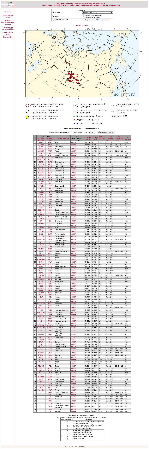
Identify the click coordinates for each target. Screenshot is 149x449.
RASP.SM (41, 334)
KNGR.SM (41, 279)
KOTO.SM (41, 288)
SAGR (41, 337)
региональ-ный (50, 139)
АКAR (50, 142)
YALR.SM (41, 390)
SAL (50, 342)
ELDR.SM (41, 219)
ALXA (41, 147)
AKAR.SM (41, 144)
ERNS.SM (41, 227)
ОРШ (50, 323)
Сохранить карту (82, 25)
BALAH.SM (41, 160)
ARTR (41, 153)
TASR (41, 357)
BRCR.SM (41, 182)
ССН (50, 409)
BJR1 (41, 162)
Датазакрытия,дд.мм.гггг (119, 138)
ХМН (50, 251)
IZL (50, 396)
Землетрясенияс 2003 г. (8, 16)
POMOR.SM (41, 327)
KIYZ (41, 273)
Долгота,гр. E (95, 138)
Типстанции (128, 138)
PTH (50, 403)
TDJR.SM (41, 361)
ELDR (41, 216)
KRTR (41, 290)
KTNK (50, 295)
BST (50, 184)
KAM (41, 266)
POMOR (41, 325)
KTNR (41, 295)
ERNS (41, 225)
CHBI (41, 195)
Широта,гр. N (88, 138)
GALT (41, 234)
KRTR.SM (41, 292)
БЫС (50, 394)
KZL (50, 297)
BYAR (41, 188)
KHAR (41, 271)
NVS (41, 314)
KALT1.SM (41, 255)
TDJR (41, 359)
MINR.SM (41, 308)
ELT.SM (41, 223)
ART (50, 153)
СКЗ (50, 348)
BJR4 (41, 175)
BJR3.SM (41, 173)
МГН (50, 401)
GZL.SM (41, 244)
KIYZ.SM (41, 275)
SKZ (40, 348)
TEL (41, 364)
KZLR (41, 297)
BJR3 (41, 171)
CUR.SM (41, 201)
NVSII (41, 321)
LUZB (41, 301)
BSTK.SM (41, 186)
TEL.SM (41, 366)
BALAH (41, 157)
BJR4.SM (41, 177)
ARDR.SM (41, 151)
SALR (41, 342)
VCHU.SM (41, 381)
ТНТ (50, 411)
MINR (41, 306)
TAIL (50, 355)
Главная (8, 12)
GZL (41, 242)
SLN (50, 351)
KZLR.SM (41, 299)
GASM (50, 239)
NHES (41, 310)
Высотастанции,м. (102, 138)
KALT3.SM (41, 264)
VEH (41, 383)
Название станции (62, 138)
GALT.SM (41, 236)
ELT (41, 221)
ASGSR (73, 142)
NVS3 (41, 319)
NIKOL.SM (41, 312)
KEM (41, 268)
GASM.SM (41, 239)
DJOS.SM (41, 214)
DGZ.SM (41, 206)
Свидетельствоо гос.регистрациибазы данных (8, 34)
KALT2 (41, 258)
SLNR (41, 351)
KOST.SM (41, 284)
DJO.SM (41, 210)
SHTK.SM (41, 346)
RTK (50, 406)
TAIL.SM (41, 355)
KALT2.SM (41, 260)
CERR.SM (41, 192)
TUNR (41, 368)
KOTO (41, 286)
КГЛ (50, 399)
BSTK (41, 184)
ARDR (41, 149)
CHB (50, 195)
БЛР (50, 188)
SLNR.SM (41, 353)
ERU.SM (41, 232)
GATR (50, 234)
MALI (50, 303)
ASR (50, 392)
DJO (41, 208)
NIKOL (50, 312)
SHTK (41, 344)
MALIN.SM (41, 303)
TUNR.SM (41, 370)
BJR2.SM (41, 168)
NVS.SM (41, 317)
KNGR (41, 277)
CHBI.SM (41, 197)
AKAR (41, 142)
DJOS (41, 212)
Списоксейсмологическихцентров (7, 22)
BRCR (41, 179)
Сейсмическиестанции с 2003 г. (8, 28)
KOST (41, 282)
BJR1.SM (41, 164)
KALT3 (41, 262)
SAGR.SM (41, 340)
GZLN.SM (41, 249)
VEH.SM (41, 386)
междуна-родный (41, 139)
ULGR (41, 375)
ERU (41, 230)
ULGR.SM (41, 377)
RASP (41, 330)
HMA (41, 251)
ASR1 (41, 155)
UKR (41, 372)
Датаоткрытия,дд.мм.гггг (110, 138)
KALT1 (41, 253)
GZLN (41, 247)
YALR (41, 388)
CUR (41, 199)
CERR (41, 190)
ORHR (41, 323)
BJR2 (41, 166)
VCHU (41, 379)
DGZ (41, 203)
